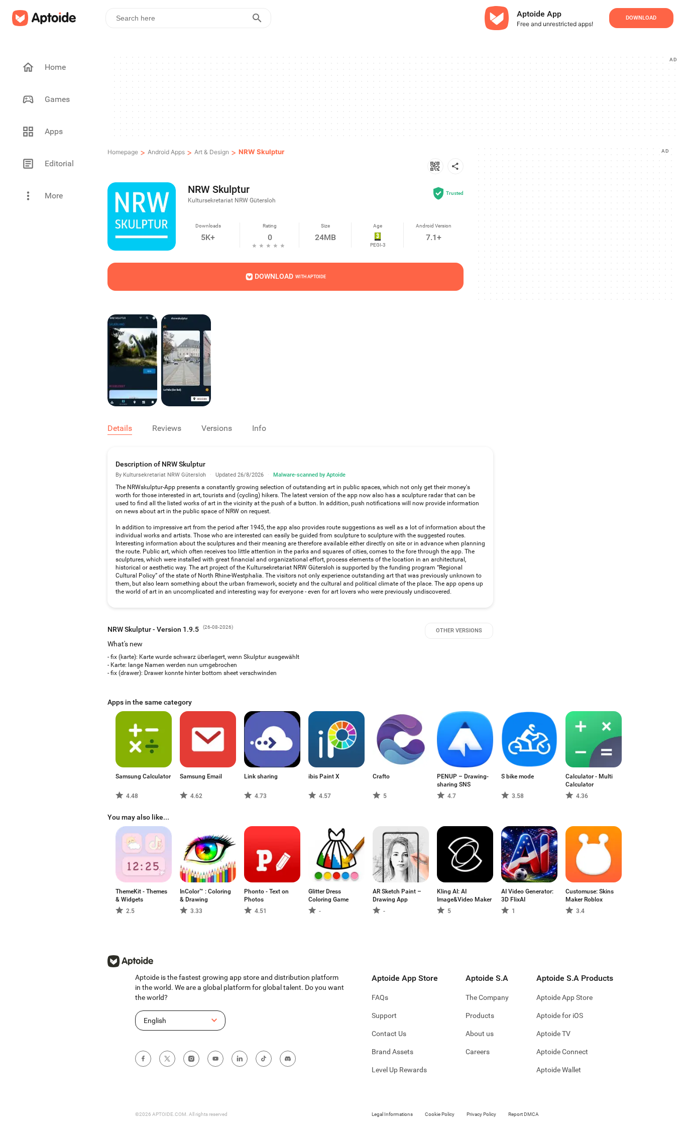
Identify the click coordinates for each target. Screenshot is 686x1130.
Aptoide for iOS (559, 1015)
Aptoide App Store (564, 997)
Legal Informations (392, 1114)
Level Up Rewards (399, 1070)
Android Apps (166, 152)
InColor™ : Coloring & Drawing (205, 895)
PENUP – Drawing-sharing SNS (463, 780)
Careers (478, 1052)
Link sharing (261, 776)
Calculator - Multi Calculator (589, 780)
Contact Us (389, 1034)
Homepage (122, 152)
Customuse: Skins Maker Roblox (589, 895)
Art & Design (211, 152)
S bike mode (517, 776)
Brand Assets (392, 1052)
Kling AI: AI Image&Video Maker (464, 895)
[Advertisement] (394, 96)
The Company (487, 997)
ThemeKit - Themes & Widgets (141, 895)
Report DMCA (523, 1114)
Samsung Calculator (143, 776)
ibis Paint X (323, 776)
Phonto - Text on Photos (266, 895)
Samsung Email (201, 776)
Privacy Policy (481, 1114)
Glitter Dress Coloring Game (328, 895)
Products (480, 1015)
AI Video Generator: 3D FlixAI (527, 895)
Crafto (381, 776)
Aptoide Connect (562, 1052)
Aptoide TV (553, 1034)
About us (480, 1034)
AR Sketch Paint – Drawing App (397, 895)
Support (384, 1015)
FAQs (380, 997)
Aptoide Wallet (558, 1070)
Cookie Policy (439, 1114)
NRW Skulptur (261, 152)
